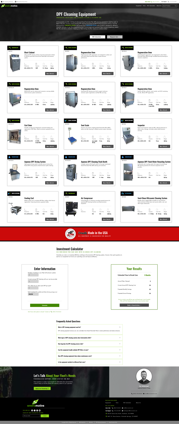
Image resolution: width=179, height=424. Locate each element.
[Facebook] (32, 410)
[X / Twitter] (35, 410)
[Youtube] (40, 410)
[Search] (175, 6)
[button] (138, 5)
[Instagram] (37, 410)
